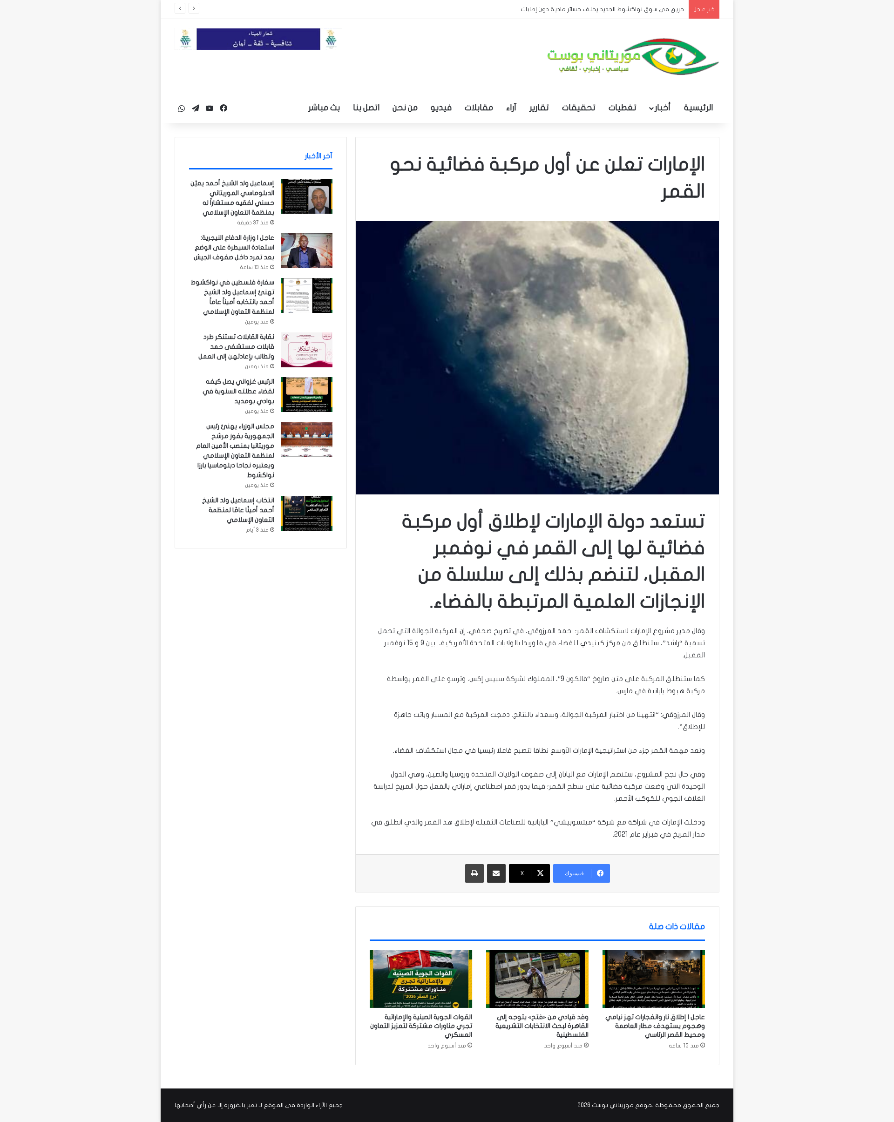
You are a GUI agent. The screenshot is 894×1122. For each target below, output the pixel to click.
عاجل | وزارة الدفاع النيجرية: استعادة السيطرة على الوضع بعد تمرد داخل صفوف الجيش (234, 247)
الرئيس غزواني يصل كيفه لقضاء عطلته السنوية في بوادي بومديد (238, 391)
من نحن (405, 107)
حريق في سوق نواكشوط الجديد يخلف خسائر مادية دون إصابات (595, 9)
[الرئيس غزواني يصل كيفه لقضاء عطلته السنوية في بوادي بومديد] (306, 394)
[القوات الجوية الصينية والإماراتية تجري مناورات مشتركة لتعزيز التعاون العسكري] (421, 979)
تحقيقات (579, 107)
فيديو (441, 107)
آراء (511, 107)
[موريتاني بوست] (633, 56)
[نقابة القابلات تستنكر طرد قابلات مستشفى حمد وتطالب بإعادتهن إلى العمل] (306, 349)
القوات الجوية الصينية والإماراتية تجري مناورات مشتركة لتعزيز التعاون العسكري (421, 1026)
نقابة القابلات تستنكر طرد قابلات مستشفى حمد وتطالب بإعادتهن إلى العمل (236, 346)
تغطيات (623, 107)
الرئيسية (698, 107)
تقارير (539, 107)
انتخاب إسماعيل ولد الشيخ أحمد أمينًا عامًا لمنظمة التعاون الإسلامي (238, 510)
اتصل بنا (366, 107)
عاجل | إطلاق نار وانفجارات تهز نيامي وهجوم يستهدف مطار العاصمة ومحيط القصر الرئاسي (655, 1026)
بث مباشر (324, 107)
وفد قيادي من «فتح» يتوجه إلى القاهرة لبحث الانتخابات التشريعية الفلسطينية (542, 1026)
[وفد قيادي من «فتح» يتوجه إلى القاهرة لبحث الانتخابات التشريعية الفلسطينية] (537, 979)
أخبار (662, 107)
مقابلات (479, 107)
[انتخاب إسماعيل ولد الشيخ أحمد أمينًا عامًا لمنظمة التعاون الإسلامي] (306, 513)
